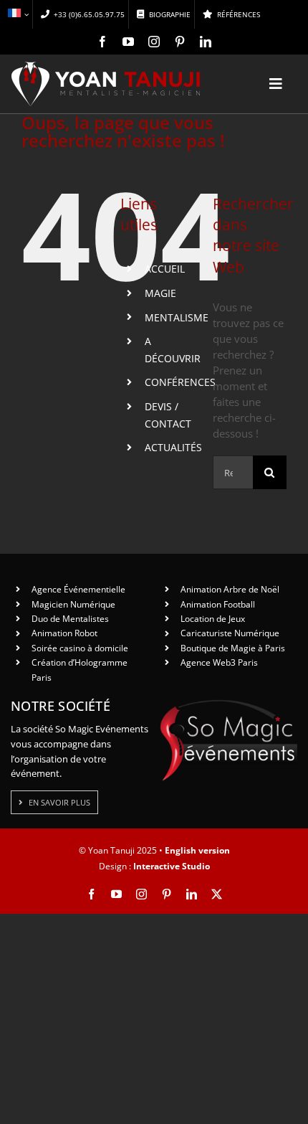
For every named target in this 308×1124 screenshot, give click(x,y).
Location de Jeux (213, 619)
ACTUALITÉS (173, 447)
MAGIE (160, 293)
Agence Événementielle (78, 589)
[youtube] (128, 41)
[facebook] (102, 41)
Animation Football (218, 604)
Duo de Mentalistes (70, 619)
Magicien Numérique (73, 604)
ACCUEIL (165, 268)
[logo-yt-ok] (106, 67)
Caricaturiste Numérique (230, 633)
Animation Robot (64, 633)
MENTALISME (176, 317)
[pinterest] (180, 41)
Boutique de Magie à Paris (233, 648)
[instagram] (154, 41)
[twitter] (216, 894)
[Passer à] (18, 14)
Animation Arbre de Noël (230, 589)
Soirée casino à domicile (80, 648)
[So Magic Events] (228, 704)
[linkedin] (205, 41)
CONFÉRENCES (180, 382)
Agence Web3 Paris (219, 662)
